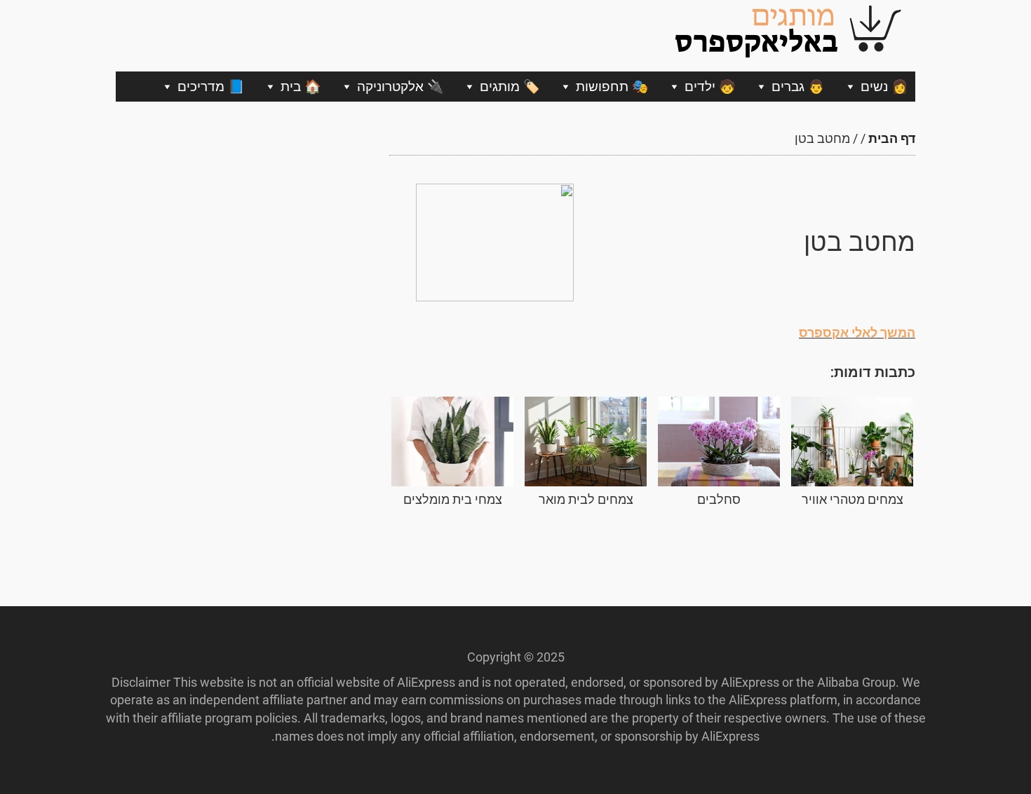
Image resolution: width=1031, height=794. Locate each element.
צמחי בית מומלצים (452, 499)
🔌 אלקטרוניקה (400, 86)
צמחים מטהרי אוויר (852, 499)
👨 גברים (798, 86)
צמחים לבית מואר (586, 499)
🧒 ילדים (710, 86)
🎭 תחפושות (612, 86)
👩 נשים (884, 86)
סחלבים (719, 499)
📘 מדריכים (211, 86)
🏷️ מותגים (510, 86)
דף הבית (891, 138)
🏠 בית (301, 86)
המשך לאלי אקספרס (857, 332)
